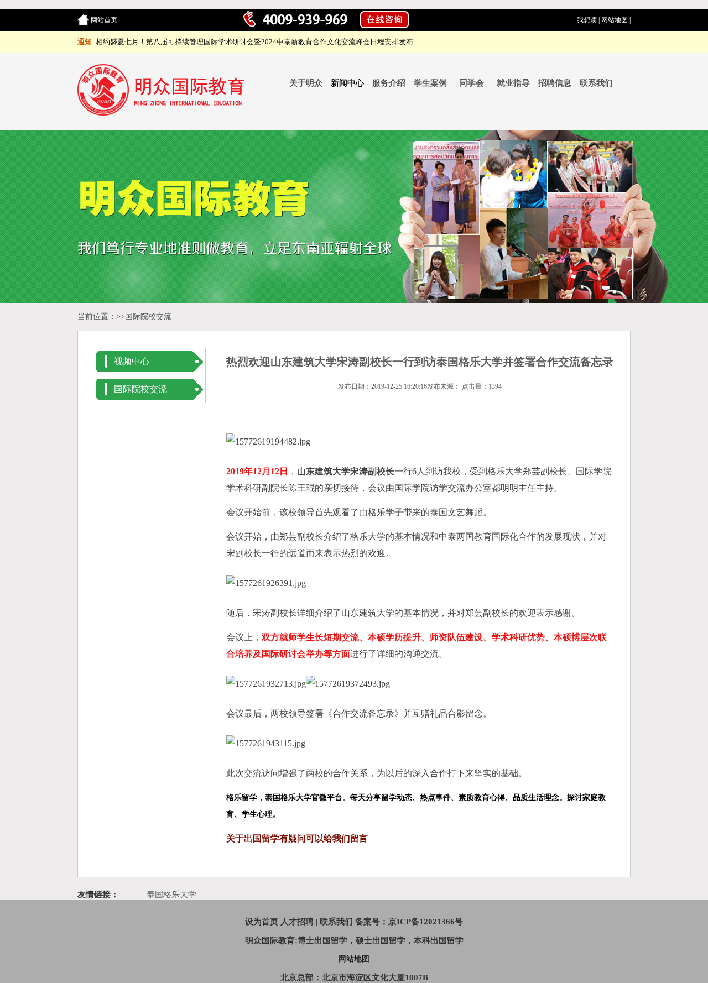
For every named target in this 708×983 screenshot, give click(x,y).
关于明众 (305, 83)
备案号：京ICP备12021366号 (409, 921)
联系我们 (596, 83)
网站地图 (614, 20)
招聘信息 (554, 83)
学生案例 (430, 83)
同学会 (471, 83)
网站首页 (104, 20)
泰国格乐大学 (171, 894)
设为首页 (261, 921)
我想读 (587, 20)
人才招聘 (297, 921)
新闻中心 (347, 83)
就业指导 (513, 83)
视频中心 (131, 361)
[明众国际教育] (162, 113)
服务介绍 (388, 83)
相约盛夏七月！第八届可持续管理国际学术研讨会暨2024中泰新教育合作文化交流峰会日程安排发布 (254, 42)
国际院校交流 (148, 316)
